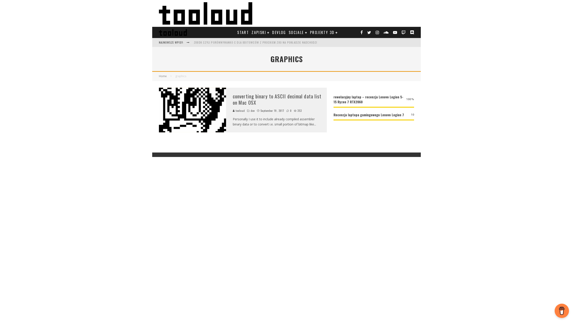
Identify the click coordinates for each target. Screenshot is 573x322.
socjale (296, 32)
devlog (279, 32)
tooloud (240, 110)
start (243, 32)
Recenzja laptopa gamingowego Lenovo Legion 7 (369, 114)
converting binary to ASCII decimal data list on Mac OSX (277, 99)
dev (253, 110)
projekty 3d (322, 32)
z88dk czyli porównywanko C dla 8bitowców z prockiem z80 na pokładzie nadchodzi (255, 42)
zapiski (259, 32)
